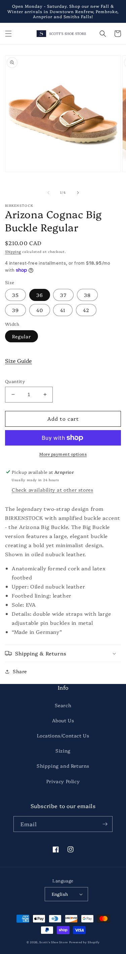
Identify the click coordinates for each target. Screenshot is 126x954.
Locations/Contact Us (63, 735)
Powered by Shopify (84, 942)
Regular (21, 336)
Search (63, 705)
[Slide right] (78, 192)
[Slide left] (48, 192)
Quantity (15, 381)
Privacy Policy (63, 781)
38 (87, 295)
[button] (8, 33)
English (60, 894)
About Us (63, 720)
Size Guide (18, 360)
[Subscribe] (104, 824)
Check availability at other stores (52, 489)
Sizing (63, 750)
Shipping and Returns (63, 765)
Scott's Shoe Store (53, 942)
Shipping (13, 251)
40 (39, 310)
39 (15, 310)
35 (15, 295)
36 (39, 295)
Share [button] (20, 671)
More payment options (63, 454)
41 (63, 310)
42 (86, 310)
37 (63, 295)
